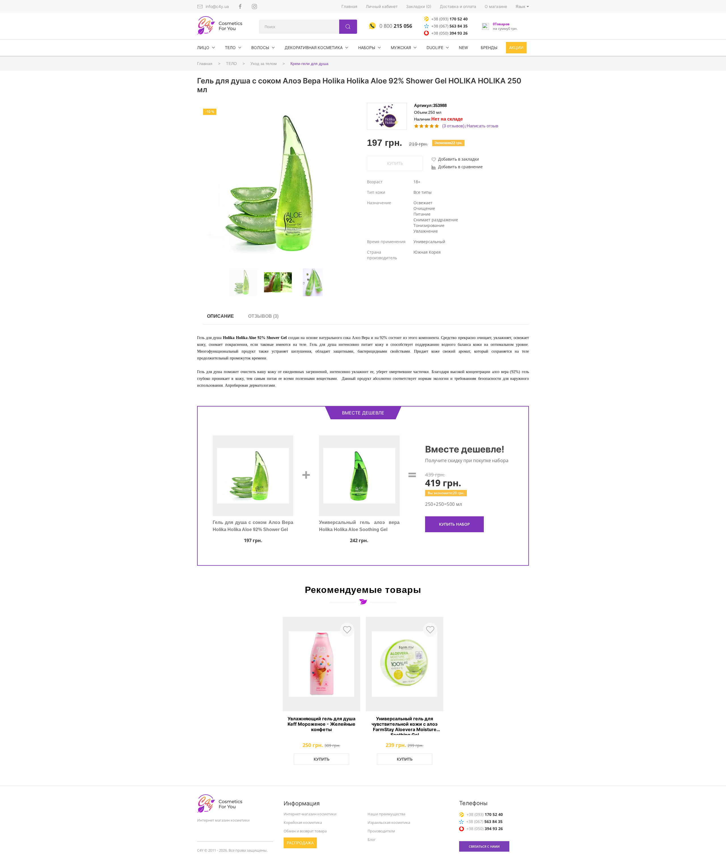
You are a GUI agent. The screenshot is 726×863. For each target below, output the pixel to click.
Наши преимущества (386, 813)
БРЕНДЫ (489, 47)
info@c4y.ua (217, 6)
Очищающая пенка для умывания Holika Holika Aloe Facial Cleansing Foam (359, 529)
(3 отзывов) (453, 125)
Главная (349, 6)
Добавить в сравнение (460, 166)
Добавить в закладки (458, 159)
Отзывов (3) (263, 316)
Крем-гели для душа (309, 63)
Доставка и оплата (458, 6)
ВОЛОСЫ (260, 47)
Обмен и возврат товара (305, 830)
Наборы (366, 47)
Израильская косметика (389, 822)
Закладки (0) (418, 6)
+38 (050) (449, 33)
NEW (463, 47)
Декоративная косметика (314, 47)
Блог (372, 839)
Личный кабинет (382, 6)
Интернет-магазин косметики (310, 813)
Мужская (401, 47)
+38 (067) (449, 26)
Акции (516, 47)
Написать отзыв (482, 125)
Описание (220, 316)
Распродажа (300, 842)
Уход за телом (263, 63)
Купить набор (454, 524)
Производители (381, 830)
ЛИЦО (203, 47)
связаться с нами (484, 846)
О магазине (496, 6)
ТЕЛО (230, 47)
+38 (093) (449, 19)
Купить (322, 759)
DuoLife (435, 47)
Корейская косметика (303, 822)
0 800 (395, 25)
